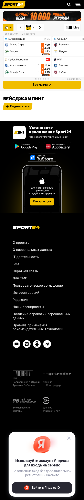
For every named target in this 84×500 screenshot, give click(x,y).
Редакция (20, 300)
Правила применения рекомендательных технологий (38, 327)
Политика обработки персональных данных (42, 316)
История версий (26, 292)
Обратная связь (25, 271)
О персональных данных (32, 250)
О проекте (21, 242)
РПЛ (60, 59)
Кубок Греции (16, 38)
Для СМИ (20, 278)
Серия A (62, 38)
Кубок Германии (18, 59)
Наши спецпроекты (28, 307)
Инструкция (42, 201)
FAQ (16, 264)
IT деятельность (26, 257)
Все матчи (40, 84)
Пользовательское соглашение (38, 285)
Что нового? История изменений (48, 136)
